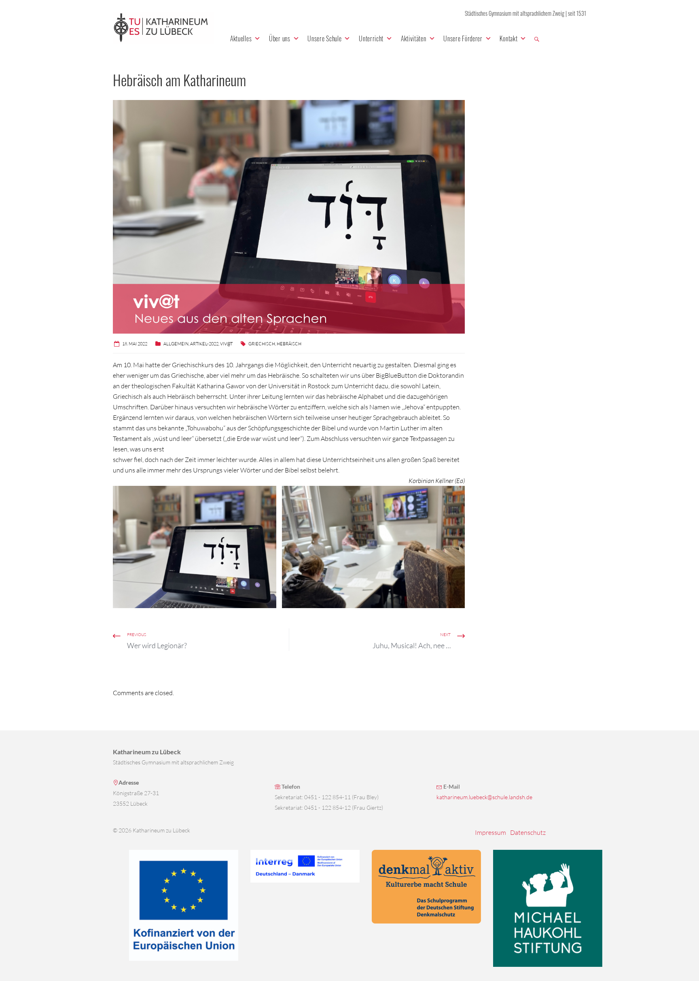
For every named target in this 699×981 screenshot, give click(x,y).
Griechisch (261, 344)
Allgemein (176, 344)
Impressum (490, 832)
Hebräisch (289, 344)
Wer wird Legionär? (157, 645)
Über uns (279, 38)
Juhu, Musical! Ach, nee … (412, 645)
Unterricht (371, 38)
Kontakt (508, 38)
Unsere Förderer (463, 38)
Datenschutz (528, 832)
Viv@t (226, 344)
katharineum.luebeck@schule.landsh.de (484, 797)
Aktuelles (241, 38)
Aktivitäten (413, 38)
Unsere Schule (324, 38)
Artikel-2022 (204, 344)
